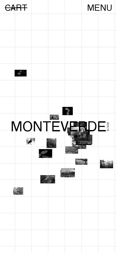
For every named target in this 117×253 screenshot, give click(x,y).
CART (16, 8)
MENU (99, 8)
